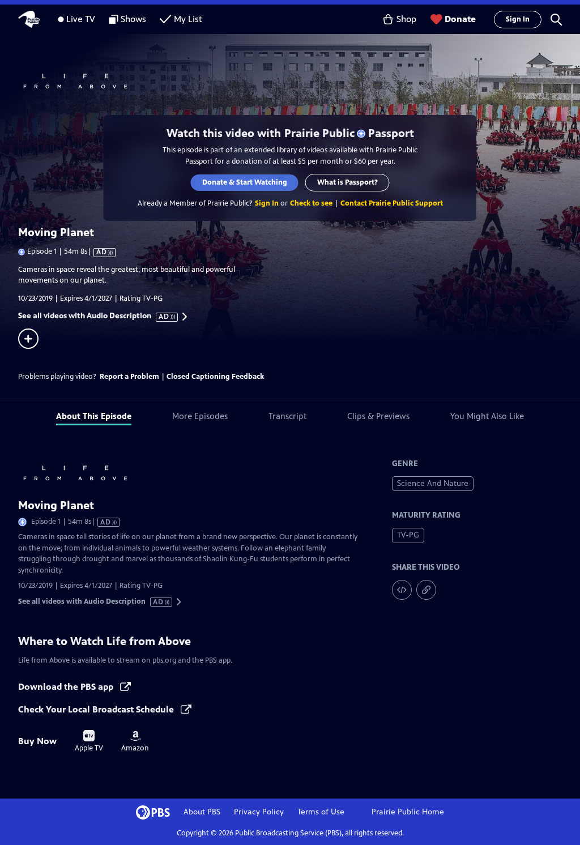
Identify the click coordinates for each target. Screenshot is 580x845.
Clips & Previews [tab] (378, 416)
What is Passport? (347, 182)
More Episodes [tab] (200, 416)
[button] (556, 19)
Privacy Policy (259, 812)
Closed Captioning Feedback (215, 376)
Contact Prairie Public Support (391, 203)
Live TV (80, 19)
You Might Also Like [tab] (487, 416)
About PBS (202, 812)
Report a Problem (129, 376)
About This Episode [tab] (93, 416)
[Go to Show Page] (299, 80)
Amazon (135, 741)
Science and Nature (432, 483)
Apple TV (89, 741)
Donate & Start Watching (244, 182)
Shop (406, 19)
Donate (460, 19)
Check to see (311, 203)
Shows (133, 19)
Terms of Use (320, 812)
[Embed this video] (402, 590)
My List (188, 19)
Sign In (518, 19)
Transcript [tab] (287, 416)
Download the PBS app (67, 686)
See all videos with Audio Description (94, 316)
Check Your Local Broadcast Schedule (97, 709)
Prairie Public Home (408, 812)
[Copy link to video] (426, 590)
